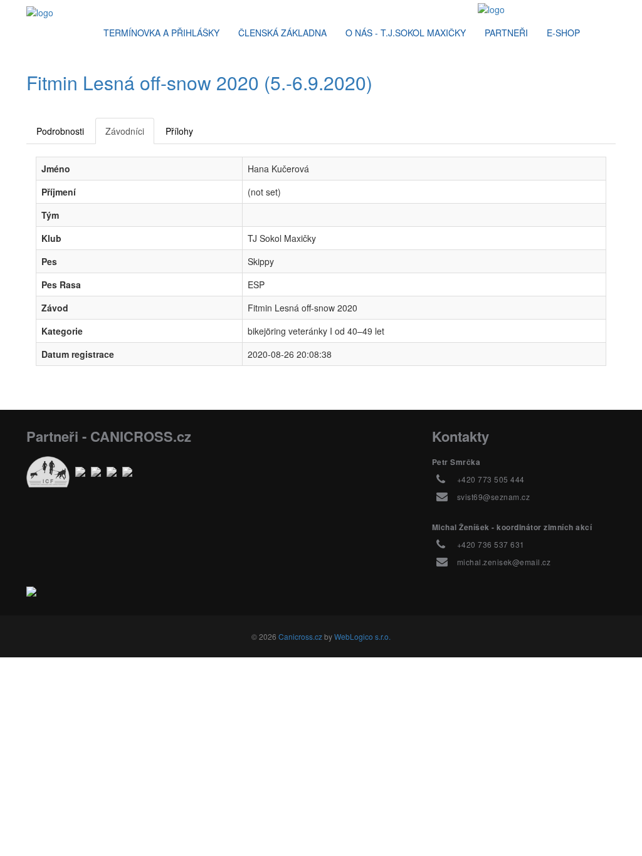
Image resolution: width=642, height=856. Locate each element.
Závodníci (124, 131)
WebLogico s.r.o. (362, 636)
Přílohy (179, 131)
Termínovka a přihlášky (161, 32)
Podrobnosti (60, 131)
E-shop (563, 32)
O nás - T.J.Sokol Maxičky (405, 32)
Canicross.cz (300, 636)
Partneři (506, 32)
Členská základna (282, 32)
